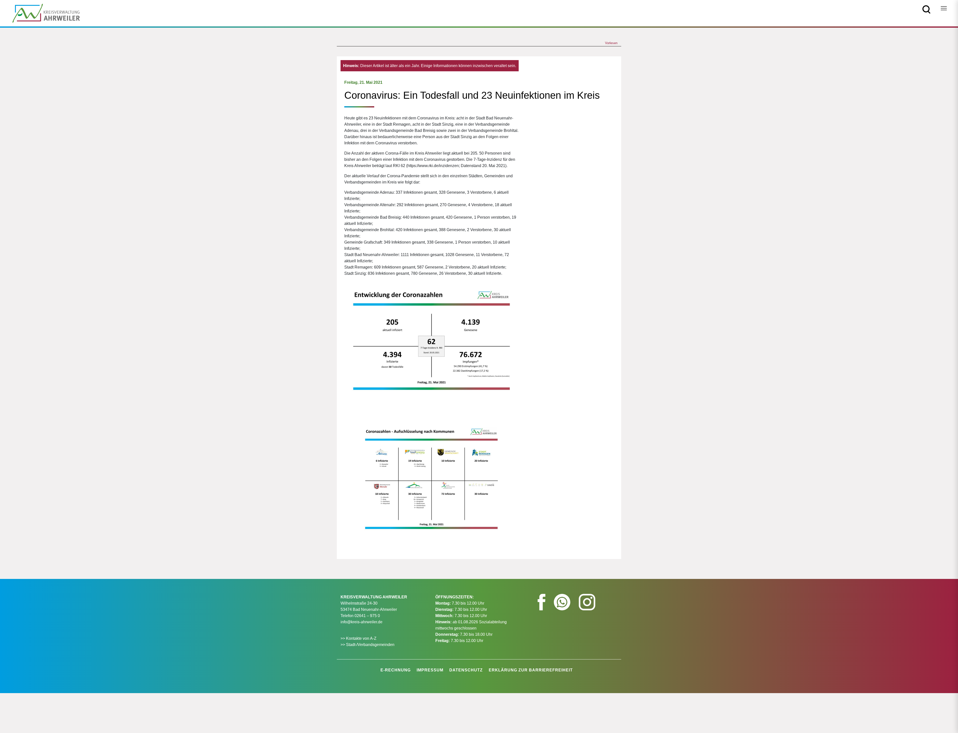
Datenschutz (466, 670)
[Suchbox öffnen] (926, 9)
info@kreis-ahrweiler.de (361, 622)
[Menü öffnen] (943, 8)
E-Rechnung (395, 670)
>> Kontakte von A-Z (359, 638)
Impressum (430, 670)
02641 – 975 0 (367, 616)
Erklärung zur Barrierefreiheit (531, 670)
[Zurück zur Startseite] (46, 13)
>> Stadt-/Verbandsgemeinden (367, 644)
